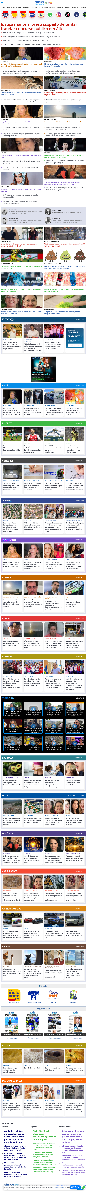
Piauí (46, 7)
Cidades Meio (76, 7)
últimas (81, 796)
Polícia (40, 7)
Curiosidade (26, 7)
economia (72, 796)
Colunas (67, 7)
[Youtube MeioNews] (77, 15)
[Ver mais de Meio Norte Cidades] (8, 500)
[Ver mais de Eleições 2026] (8, 319)
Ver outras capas (12, 1038)
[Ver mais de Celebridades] (9, 540)
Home (3, 7)
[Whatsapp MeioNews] (50, 15)
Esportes (52, 7)
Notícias (9, 7)
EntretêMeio (17, 7)
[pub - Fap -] (43, 381)
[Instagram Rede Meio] (59, 15)
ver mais (79, 320)
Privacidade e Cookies (59, 1187)
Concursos (59, 7)
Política (34, 7)
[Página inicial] (39, 2)
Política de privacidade (62, 1185)
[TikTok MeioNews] (68, 15)
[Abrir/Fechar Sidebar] (2, 3)
